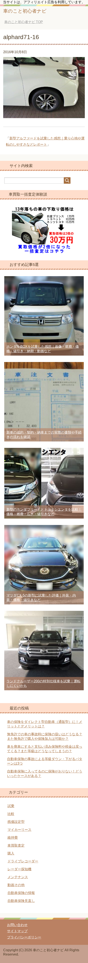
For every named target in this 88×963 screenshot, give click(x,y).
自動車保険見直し (21, 901)
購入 (10, 853)
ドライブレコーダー (22, 861)
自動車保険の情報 (21, 893)
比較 (10, 814)
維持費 (12, 837)
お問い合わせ (17, 925)
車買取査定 (16, 845)
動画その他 (16, 885)
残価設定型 (16, 822)
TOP (23, 22)
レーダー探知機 (19, 869)
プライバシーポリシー (24, 937)
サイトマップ (17, 931)
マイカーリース (19, 829)
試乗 (10, 806)
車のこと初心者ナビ (25, 11)
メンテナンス (17, 877)
